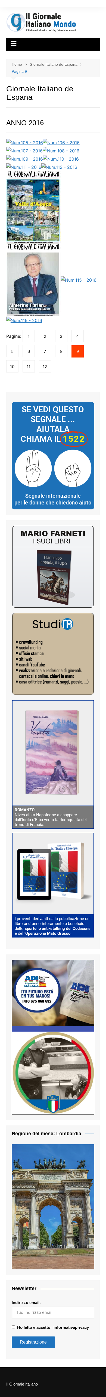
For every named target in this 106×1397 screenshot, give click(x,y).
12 (45, 366)
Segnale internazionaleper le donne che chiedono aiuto (52, 499)
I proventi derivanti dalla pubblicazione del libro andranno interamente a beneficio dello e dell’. (53, 926)
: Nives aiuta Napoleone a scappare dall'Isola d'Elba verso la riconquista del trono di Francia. (51, 817)
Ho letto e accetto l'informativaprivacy (53, 1327)
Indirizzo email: (26, 1302)
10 (12, 366)
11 (28, 366)
